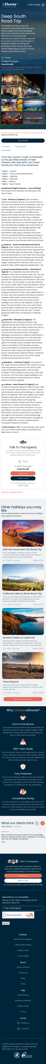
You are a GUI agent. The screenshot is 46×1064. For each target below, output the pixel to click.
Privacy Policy (23, 1006)
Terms (23, 1011)
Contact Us (23, 972)
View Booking (23, 995)
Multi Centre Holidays (23, 939)
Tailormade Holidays (23, 945)
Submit (6, 923)
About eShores (23, 967)
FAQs (23, 984)
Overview (6, 146)
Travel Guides (20, 146)
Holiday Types (23, 950)
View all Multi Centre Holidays (23, 699)
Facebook (24, 1028)
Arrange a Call (23, 473)
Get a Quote (23, 141)
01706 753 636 (23, 485)
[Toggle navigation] (43, 5)
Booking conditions (23, 1000)
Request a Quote (23, 478)
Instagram (24, 1023)
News (23, 978)
